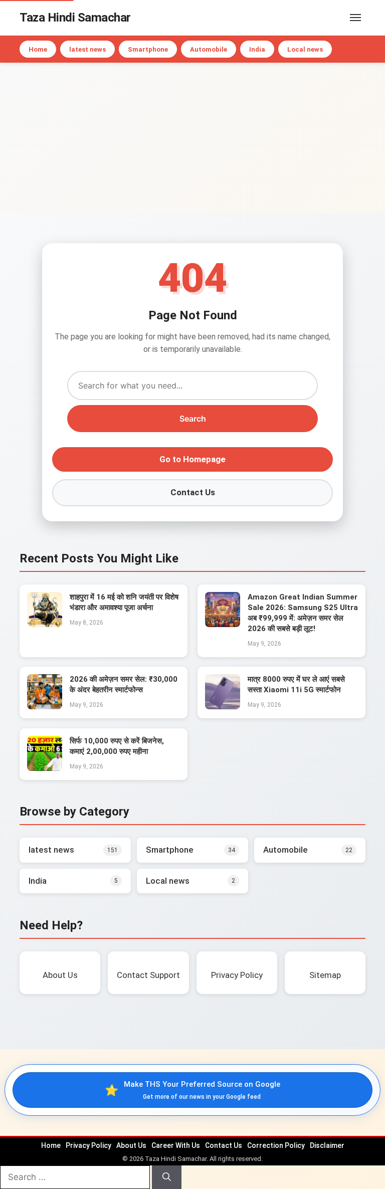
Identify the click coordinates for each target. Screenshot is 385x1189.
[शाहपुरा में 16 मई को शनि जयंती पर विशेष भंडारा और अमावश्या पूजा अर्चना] (44, 624)
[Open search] (340, 17)
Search (192, 419)
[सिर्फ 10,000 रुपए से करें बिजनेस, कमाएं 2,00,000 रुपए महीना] (44, 768)
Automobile (208, 49)
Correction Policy (276, 1145)
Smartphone (148, 49)
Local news (305, 49)
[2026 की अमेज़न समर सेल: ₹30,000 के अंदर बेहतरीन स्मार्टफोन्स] (44, 706)
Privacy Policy (88, 1145)
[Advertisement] (192, 138)
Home (38, 49)
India (257, 49)
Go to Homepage (192, 459)
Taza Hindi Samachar (75, 18)
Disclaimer (327, 1145)
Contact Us (192, 492)
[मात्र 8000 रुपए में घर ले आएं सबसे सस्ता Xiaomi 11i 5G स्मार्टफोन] (222, 706)
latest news (87, 49)
